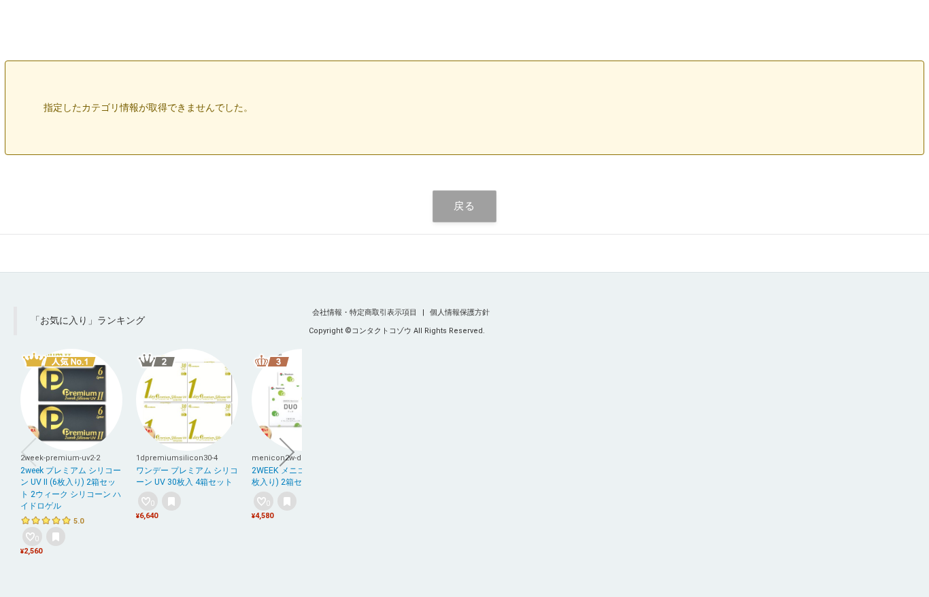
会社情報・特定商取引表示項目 (365, 312)
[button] (29, 452)
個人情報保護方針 (460, 312)
